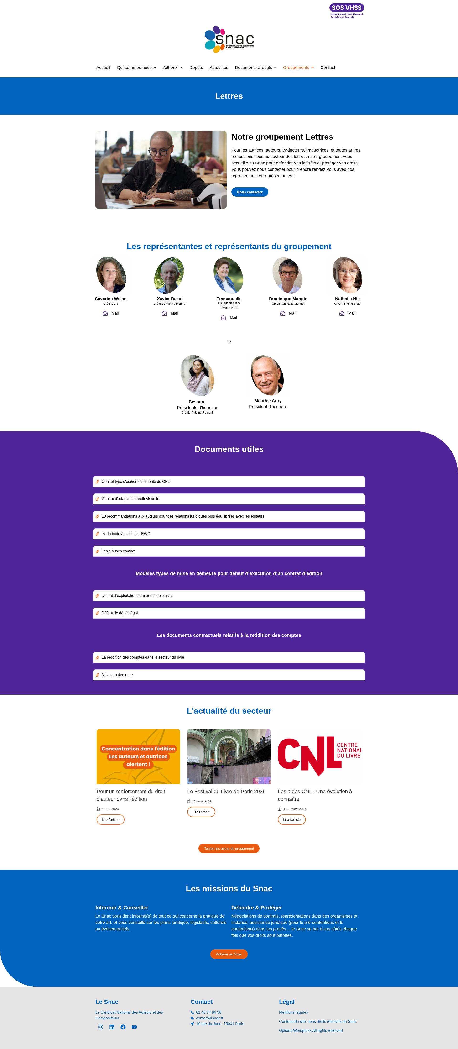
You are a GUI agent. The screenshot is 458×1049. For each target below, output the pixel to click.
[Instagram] (100, 1027)
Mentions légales (293, 1012)
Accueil (103, 67)
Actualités (219, 67)
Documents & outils (253, 67)
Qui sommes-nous (134, 67)
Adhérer (170, 67)
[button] (137, 67)
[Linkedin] (112, 1027)
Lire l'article (110, 820)
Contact (327, 67)
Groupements (296, 67)
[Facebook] (123, 1027)
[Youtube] (134, 1027)
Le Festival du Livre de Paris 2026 (226, 791)
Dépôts (196, 67)
